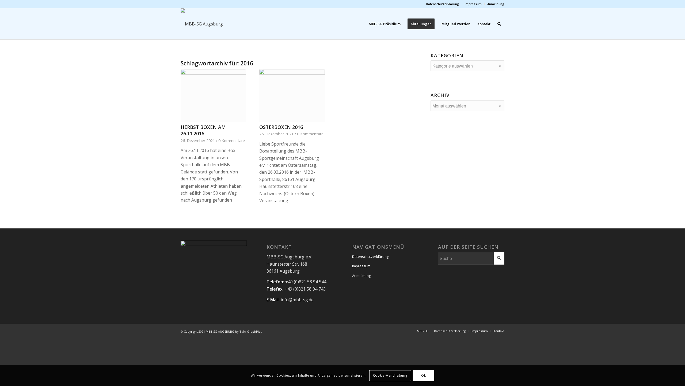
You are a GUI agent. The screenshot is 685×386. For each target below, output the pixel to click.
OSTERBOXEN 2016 (281, 127)
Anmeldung (495, 4)
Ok (423, 375)
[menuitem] (442, 4)
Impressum (473, 4)
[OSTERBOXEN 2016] (292, 95)
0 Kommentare (231, 140)
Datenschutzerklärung (442, 4)
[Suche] (499, 23)
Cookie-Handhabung (390, 375)
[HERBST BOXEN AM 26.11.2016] (213, 95)
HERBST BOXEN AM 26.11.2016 (203, 130)
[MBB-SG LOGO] (227, 23)
